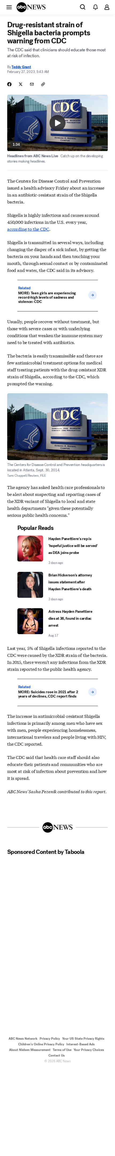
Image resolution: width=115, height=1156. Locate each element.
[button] (9, 7)
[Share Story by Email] (32, 84)
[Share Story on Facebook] (9, 84)
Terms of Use (62, 1050)
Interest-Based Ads (80, 1044)
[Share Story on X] (21, 84)
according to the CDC (28, 229)
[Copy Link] (43, 84)
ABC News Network (23, 1038)
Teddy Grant (21, 67)
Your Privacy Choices (89, 1050)
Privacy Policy (50, 1038)
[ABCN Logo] (31, 7)
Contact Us (56, 1055)
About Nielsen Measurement (30, 1050)
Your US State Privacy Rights (83, 1038)
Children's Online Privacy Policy (41, 1044)
